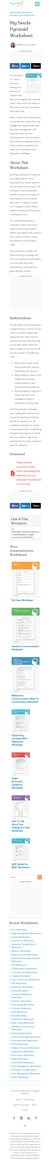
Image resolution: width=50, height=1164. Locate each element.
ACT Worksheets (19, 929)
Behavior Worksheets (21, 950)
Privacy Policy (28, 1099)
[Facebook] (14, 1120)
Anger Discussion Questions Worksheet (17, 782)
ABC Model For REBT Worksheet (20, 865)
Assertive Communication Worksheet (25, 647)
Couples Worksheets (21, 975)
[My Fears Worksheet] (26, 597)
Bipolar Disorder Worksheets (25, 954)
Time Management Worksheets (26, 1073)
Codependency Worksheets (24, 968)
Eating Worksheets (20, 990)
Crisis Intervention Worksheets (26, 979)
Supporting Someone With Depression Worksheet (19, 739)
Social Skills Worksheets (23, 1062)
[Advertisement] (25, 56)
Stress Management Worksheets (26, 1066)
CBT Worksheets (19, 964)
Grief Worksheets (19, 1011)
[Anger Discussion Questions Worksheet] (21, 775)
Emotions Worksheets (21, 1000)
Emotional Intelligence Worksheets (22, 996)
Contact (25, 1109)
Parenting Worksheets (22, 1033)
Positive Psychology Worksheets (26, 1036)
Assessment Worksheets (23, 940)
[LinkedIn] (29, 1120)
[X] (25, 1127)
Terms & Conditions (21, 1104)
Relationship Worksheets (23, 1051)
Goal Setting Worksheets (23, 1004)
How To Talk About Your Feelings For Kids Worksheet (21, 825)
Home (18, 1099)
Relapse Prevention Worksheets (26, 1047)
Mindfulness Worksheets (23, 1019)
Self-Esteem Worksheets (23, 1055)
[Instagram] (21, 1120)
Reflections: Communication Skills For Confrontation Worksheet (25, 698)
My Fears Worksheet (22, 600)
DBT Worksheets (19, 983)
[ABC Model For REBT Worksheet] (21, 861)
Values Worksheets (20, 1077)
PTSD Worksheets (20, 1044)
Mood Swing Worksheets (23, 1022)
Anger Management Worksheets (26, 933)
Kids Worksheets (19, 1015)
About (34, 1104)
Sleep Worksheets (20, 1058)
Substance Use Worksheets (24, 1069)
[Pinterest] (36, 1120)
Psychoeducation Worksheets (25, 1040)
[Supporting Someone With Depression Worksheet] (21, 732)
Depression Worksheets (22, 986)
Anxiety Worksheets (21, 936)
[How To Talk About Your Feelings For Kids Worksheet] (21, 818)
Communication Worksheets (24, 972)
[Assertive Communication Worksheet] (26, 643)
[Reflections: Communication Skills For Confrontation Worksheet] (26, 692)
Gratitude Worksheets (21, 1008)
